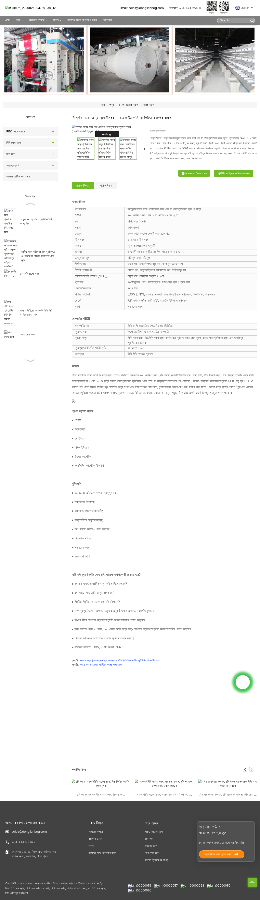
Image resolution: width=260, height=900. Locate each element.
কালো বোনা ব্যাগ (27, 334)
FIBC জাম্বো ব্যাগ (128, 104)
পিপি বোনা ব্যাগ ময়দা (76, 888)
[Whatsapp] (243, 682)
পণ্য (18, 20)
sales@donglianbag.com (29, 831)
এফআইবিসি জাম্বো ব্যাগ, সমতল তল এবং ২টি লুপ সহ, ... (164, 794)
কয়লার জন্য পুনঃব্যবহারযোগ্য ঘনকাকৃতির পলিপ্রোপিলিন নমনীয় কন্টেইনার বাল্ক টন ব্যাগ (120, 660)
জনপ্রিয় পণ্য (67, 883)
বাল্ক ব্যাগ (148, 104)
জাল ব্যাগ (10, 154)
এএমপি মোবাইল (95, 883)
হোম (7, 20)
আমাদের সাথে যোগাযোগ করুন (82, 20)
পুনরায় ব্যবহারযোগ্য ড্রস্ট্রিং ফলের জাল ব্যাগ (101, 664)
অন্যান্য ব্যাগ (12, 165)
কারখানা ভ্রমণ (95, 839)
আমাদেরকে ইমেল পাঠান (196, 173)
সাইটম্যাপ (80, 883)
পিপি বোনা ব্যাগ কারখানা (16, 893)
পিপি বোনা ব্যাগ (13, 142)
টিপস (55, 883)
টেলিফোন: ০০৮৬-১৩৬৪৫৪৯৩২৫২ (185, 8)
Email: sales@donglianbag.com (142, 8)
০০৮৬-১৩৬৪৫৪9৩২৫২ (23, 842)
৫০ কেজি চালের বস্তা (30, 273)
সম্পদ (91, 846)
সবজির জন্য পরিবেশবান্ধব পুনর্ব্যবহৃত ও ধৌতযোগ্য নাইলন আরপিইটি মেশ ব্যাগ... (38, 256)
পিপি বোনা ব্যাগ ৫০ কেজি (37, 888)
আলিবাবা (107, 20)
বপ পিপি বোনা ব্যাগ (96, 888)
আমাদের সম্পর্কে (96, 831)
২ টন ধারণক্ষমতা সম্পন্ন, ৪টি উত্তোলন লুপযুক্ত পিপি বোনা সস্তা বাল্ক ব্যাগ (228, 794)
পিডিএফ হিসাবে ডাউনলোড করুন (235, 173)
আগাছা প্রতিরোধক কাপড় (18, 176)
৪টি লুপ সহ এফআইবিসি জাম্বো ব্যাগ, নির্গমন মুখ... (101, 794)
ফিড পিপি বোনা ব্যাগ (14, 888)
